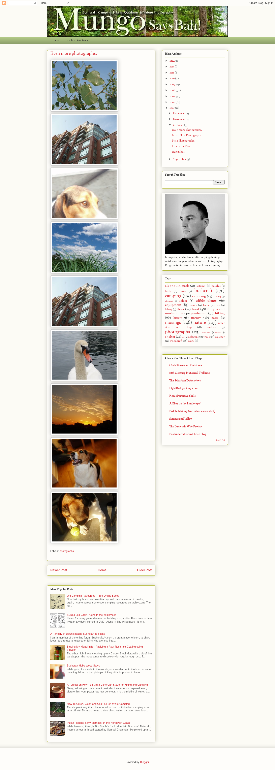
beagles (216, 286)
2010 (172, 79)
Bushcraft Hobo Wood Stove (83, 665)
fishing (168, 309)
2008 (173, 90)
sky (183, 337)
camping (173, 296)
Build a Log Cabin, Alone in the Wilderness (91, 614)
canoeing (199, 296)
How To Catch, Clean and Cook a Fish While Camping (98, 703)
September (180, 159)
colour (183, 301)
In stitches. (178, 152)
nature (199, 322)
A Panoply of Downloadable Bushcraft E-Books (77, 633)
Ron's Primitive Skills (182, 396)
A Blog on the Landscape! (185, 404)
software (193, 337)
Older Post (144, 570)
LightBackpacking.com (183, 388)
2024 (172, 61)
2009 (173, 84)
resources (206, 332)
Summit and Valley (180, 419)
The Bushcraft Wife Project (185, 426)
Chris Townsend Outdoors (185, 365)
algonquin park (177, 286)
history (178, 318)
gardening (199, 313)
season (218, 332)
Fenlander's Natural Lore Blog (187, 434)
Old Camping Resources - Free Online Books (93, 595)
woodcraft (176, 341)
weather (220, 337)
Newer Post (58, 570)
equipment (173, 305)
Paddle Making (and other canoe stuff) (192, 411)
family (193, 305)
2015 (172, 67)
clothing (169, 301)
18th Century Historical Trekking (189, 373)
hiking (220, 313)
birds (168, 291)
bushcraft (203, 291)
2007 (173, 96)
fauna (206, 305)
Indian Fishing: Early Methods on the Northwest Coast (98, 722)
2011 (172, 73)
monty (196, 317)
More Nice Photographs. (187, 135)
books (183, 291)
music (215, 318)
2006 (173, 102)
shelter (170, 336)
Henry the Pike (181, 146)
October (178, 125)
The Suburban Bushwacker (185, 381)
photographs (67, 551)
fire (218, 305)
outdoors (211, 327)
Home (55, 40)
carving (217, 296)
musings (173, 322)
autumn (200, 286)
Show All (220, 440)
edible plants (206, 300)
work (191, 341)
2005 (172, 108)
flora (180, 309)
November (179, 119)
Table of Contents (77, 40)
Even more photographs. (187, 130)
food (195, 309)
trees (207, 337)
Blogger (144, 762)
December (179, 113)
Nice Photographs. (183, 141)
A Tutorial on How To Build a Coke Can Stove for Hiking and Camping (107, 684)
